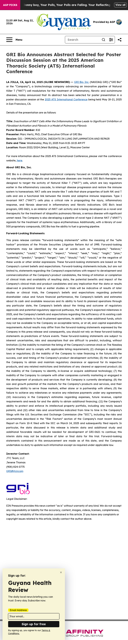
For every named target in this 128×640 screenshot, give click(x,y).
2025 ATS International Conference (66, 99)
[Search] (103, 39)
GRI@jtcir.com (14, 471)
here (19, 160)
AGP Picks (10, 5)
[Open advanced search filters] (111, 39)
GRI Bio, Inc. (81, 82)
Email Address (18, 610)
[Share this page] (119, 40)
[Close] (60, 572)
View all (120, 4)
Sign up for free (34, 624)
